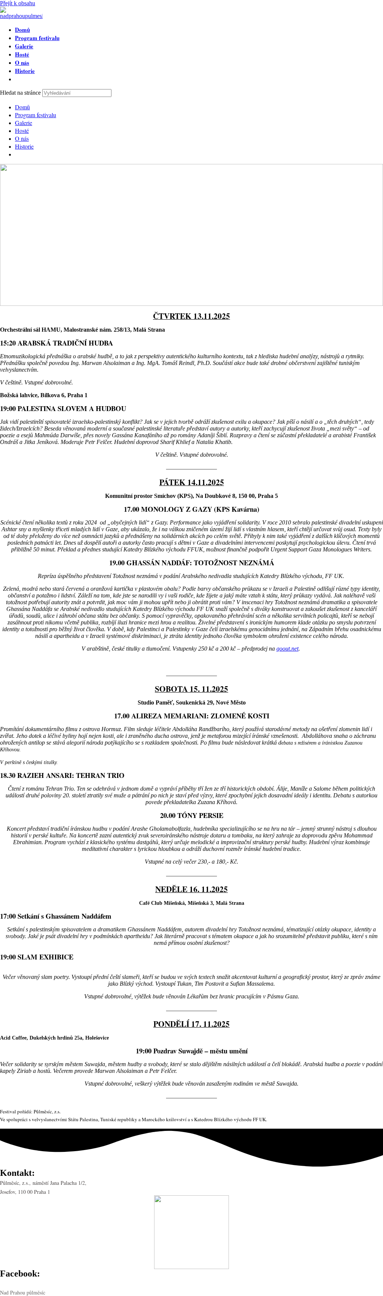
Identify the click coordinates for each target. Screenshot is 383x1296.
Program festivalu (35, 115)
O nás (22, 138)
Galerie (23, 123)
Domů (22, 107)
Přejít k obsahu (17, 3)
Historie (24, 146)
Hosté (22, 130)
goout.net (287, 648)
